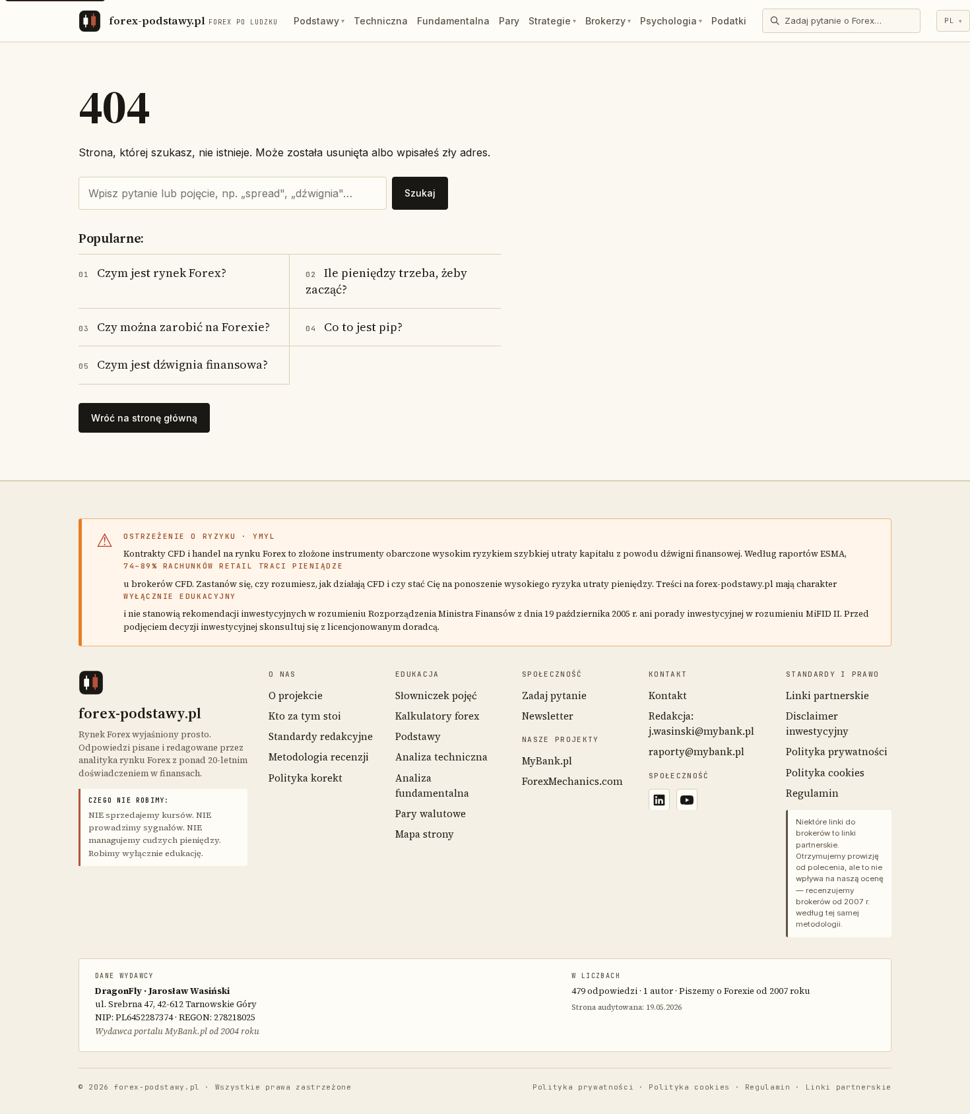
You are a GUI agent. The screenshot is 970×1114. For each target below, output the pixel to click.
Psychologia (671, 20)
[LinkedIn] (659, 799)
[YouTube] (686, 799)
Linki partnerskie (827, 695)
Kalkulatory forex (437, 716)
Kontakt (668, 695)
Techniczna (381, 20)
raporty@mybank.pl (696, 751)
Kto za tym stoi (305, 716)
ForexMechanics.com (572, 781)
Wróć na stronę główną (144, 417)
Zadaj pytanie (554, 695)
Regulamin (812, 793)
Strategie (552, 20)
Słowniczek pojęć (436, 695)
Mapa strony (424, 834)
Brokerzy (608, 20)
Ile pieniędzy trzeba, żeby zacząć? (386, 280)
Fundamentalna (453, 20)
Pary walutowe (430, 813)
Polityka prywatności (837, 751)
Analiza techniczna (441, 757)
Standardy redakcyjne (321, 736)
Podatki (728, 20)
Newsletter (547, 716)
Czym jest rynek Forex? (152, 272)
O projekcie (296, 695)
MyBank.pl (547, 761)
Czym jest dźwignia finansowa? (173, 364)
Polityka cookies (825, 773)
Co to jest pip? (354, 327)
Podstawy (319, 20)
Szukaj (420, 193)
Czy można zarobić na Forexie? (174, 327)
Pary (509, 20)
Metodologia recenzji (319, 757)
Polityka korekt (305, 778)
